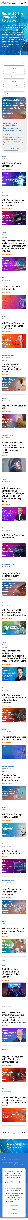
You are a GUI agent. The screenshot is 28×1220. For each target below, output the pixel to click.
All (5, 94)
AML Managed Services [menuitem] (7, 1159)
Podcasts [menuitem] (14, 72)
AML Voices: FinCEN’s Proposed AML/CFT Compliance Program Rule (14, 612)
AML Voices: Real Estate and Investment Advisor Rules (13, 931)
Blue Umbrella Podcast (11, 149)
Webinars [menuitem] (14, 81)
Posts (3, 960)
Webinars (4, 278)
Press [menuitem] (14, 64)
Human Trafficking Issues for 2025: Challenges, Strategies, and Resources (14, 1100)
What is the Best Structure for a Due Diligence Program (11, 777)
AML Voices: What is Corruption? (11, 164)
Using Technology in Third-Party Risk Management (11, 892)
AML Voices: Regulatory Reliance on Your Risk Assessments (13, 202)
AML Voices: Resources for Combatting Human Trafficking (13, 326)
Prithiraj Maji (5, 980)
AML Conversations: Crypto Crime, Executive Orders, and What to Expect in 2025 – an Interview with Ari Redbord (14, 1017)
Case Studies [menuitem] (14, 85)
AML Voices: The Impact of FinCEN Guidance (13, 815)
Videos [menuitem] (14, 68)
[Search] (25, 2)
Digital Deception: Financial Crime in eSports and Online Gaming (11, 973)
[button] (22, 2)
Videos (4, 156)
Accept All (14, 1209)
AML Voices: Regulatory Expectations (13, 536)
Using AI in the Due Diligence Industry (11, 574)
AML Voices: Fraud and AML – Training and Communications (12, 1059)
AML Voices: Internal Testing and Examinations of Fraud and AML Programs (14, 699)
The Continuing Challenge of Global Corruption (14, 738)
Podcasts (4, 232)
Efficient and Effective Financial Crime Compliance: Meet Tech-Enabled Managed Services (13, 447)
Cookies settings (14, 1205)
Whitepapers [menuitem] (14, 89)
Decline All (14, 1213)
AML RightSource (7, 169)
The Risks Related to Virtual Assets (11, 287)
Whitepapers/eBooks (8, 435)
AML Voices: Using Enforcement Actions (12, 852)
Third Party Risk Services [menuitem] (7, 1162)
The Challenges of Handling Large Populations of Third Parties (11, 368)
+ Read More (21, 149)
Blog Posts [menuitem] (14, 76)
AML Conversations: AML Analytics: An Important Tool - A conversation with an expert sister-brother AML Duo (14, 246)
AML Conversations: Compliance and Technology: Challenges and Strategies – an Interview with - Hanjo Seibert (13, 494)
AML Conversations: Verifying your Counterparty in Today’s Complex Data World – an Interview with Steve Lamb (14, 656)
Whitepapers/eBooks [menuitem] (18, 1164)
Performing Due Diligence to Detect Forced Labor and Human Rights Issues (12, 127)
